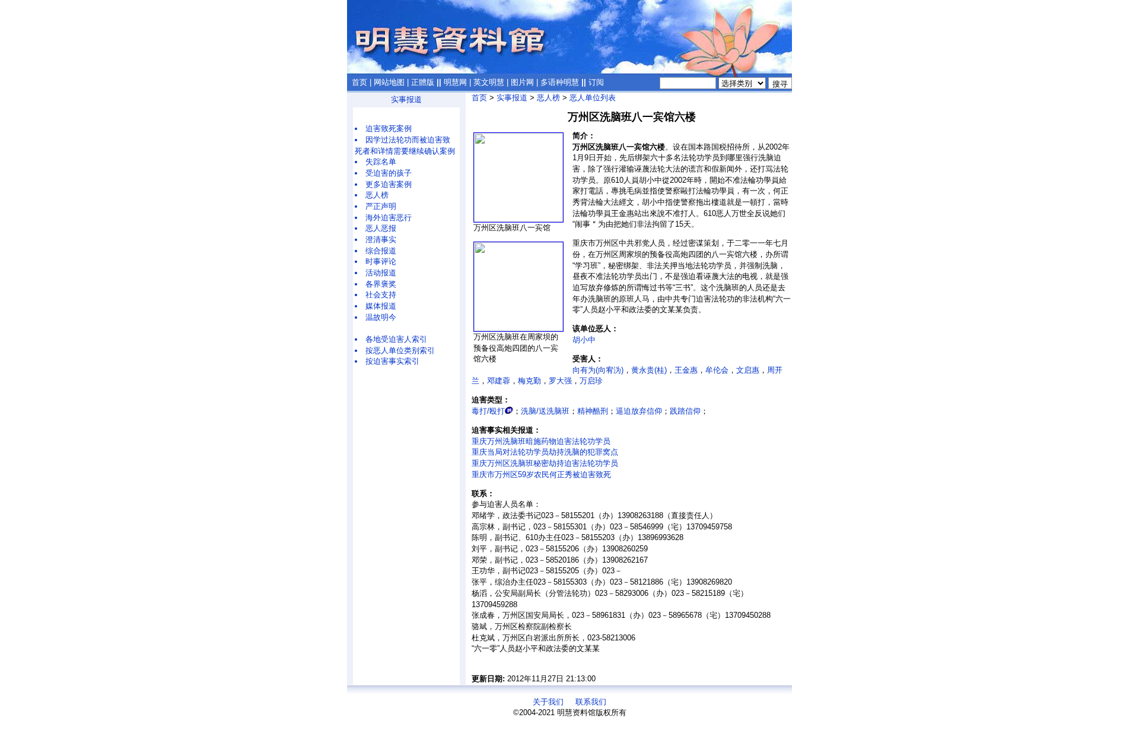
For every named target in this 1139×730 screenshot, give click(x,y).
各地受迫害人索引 (396, 339)
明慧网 (455, 82)
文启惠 (747, 370)
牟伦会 (716, 370)
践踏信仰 (685, 411)
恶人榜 (377, 195)
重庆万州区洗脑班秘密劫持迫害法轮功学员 (545, 463)
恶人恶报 (380, 228)
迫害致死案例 (388, 128)
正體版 (422, 82)
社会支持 (380, 294)
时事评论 (380, 261)
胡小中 (584, 339)
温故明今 (380, 317)
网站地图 (389, 82)
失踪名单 (380, 161)
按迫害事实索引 (392, 361)
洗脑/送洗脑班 (545, 411)
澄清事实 (380, 239)
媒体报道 (380, 305)
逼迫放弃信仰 (639, 411)
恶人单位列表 (593, 97)
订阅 (596, 82)
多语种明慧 (559, 82)
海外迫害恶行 (388, 217)
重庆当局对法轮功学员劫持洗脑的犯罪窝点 (545, 451)
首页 (359, 82)
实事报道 (406, 99)
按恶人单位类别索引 (400, 350)
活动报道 (380, 272)
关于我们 (548, 701)
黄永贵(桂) (649, 370)
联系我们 (590, 701)
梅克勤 (529, 380)
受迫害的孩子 (388, 173)
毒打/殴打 (488, 411)
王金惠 (686, 370)
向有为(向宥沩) (597, 370)
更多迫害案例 (388, 184)
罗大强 (560, 380)
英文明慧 (488, 82)
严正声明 (380, 206)
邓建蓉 (498, 380)
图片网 (522, 82)
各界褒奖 (380, 284)
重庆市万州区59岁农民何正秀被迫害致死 (541, 474)
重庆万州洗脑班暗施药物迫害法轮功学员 (541, 441)
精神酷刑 (592, 411)
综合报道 (380, 250)
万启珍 (591, 380)
